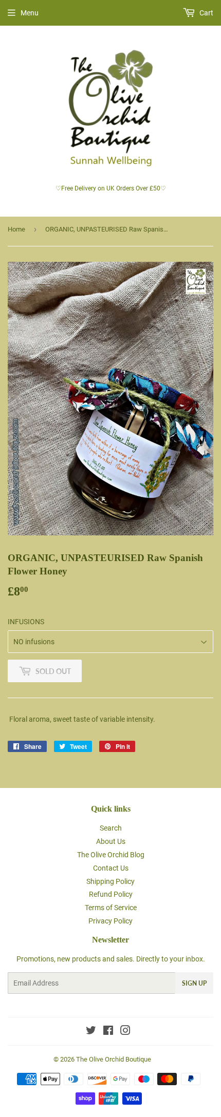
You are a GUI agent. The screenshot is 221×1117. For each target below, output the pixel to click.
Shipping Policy (110, 881)
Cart (205, 13)
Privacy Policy (110, 921)
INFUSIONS (26, 622)
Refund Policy (111, 894)
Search (111, 828)
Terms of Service (111, 907)
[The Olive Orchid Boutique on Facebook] (108, 1032)
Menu (30, 13)
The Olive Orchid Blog (110, 855)
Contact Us (110, 868)
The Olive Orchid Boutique (113, 1059)
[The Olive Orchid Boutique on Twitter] (91, 1032)
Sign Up (194, 983)
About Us (110, 841)
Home (16, 229)
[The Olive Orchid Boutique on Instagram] (125, 1032)
